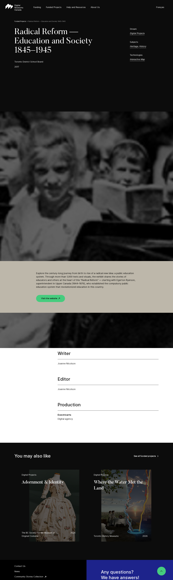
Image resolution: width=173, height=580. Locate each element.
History (142, 46)
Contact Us (19, 566)
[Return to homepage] (14, 7)
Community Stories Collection (28, 577)
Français (160, 7)
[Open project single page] (50, 506)
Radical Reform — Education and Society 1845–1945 (46, 21)
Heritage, (134, 46)
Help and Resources (76, 7)
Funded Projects (53, 7)
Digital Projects (137, 33)
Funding (37, 7)
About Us (95, 7)
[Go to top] (161, 571)
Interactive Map (137, 59)
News (17, 572)
